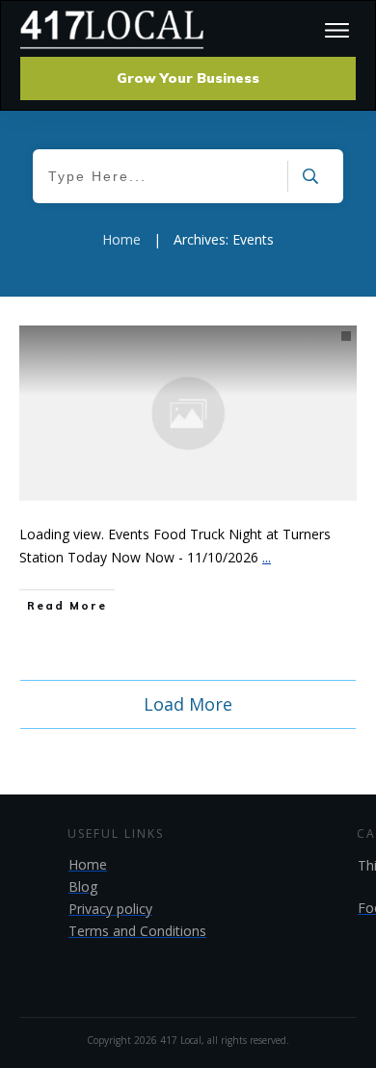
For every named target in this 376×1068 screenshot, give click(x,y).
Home (87, 864)
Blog (82, 886)
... (266, 557)
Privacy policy (110, 908)
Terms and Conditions (137, 931)
